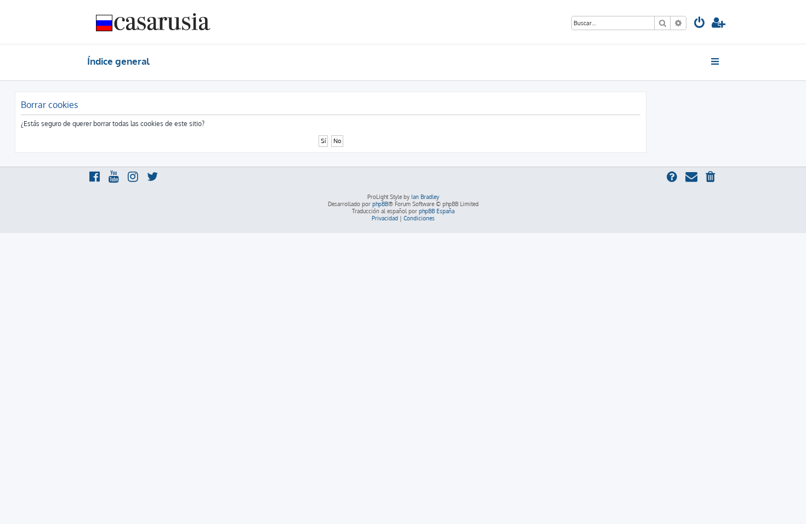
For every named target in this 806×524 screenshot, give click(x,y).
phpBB (380, 204)
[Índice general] (153, 21)
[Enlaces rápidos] (716, 61)
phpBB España (437, 211)
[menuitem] (699, 23)
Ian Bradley (425, 196)
